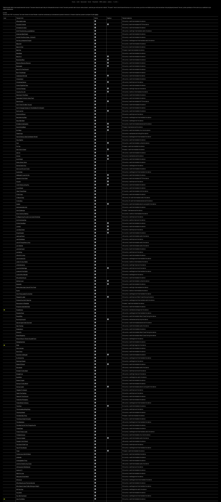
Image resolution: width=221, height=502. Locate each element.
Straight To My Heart (22, 371)
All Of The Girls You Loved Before (25, 31)
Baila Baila (19, 53)
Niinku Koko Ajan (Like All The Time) (26, 287)
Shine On (18, 332)
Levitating (19, 252)
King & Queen (20, 233)
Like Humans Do (20, 258)
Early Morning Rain (21, 117)
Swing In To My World (22, 383)
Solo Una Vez (20, 348)
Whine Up (19, 480)
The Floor (19, 406)
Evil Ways (18, 130)
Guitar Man (19, 172)
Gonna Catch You (21, 165)
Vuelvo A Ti (19, 470)
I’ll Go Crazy (19, 194)
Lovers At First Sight (22, 271)
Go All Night (19, 159)
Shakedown (19, 329)
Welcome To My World (22, 476)
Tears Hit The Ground (22, 396)
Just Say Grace (20, 230)
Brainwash (19, 66)
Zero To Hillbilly (20, 499)
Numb (18, 290)
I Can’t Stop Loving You (22, 185)
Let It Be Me (19, 246)
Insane (18, 204)
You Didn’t (19, 492)
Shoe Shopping (20, 335)
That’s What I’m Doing (22, 403)
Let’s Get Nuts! (20, 249)
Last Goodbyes (20, 239)
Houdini (18, 181)
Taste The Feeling (21, 393)
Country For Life (20, 92)
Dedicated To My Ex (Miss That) (25, 98)
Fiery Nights (19, 140)
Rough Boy (19, 316)
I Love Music (19, 188)
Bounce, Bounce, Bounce (23, 63)
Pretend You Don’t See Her (23, 300)
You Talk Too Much (21, 496)
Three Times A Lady (21, 432)
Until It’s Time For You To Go (23, 464)
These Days (19, 428)
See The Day (19, 326)
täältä (96, 14)
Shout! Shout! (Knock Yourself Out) (26, 339)
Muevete (18, 284)
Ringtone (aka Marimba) (23, 306)
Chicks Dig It (19, 79)
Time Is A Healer (20, 438)
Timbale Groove (20, 435)
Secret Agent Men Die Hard (24, 323)
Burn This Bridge (20, 72)
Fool (17, 143)
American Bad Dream (22, 34)
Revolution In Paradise (22, 303)
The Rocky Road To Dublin (23, 419)
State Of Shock (20, 364)
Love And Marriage (21, 268)
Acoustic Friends (21, 24)
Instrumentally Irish (21, 207)
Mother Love (19, 281)
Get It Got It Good (21, 149)
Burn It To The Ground (22, 69)
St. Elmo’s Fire (20, 358)
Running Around (21, 319)
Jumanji (18, 226)
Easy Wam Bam (20, 121)
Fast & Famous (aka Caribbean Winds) (27, 137)
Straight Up (19, 374)
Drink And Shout (20, 114)
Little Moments (20, 265)
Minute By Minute (21, 278)
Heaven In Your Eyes (22, 178)
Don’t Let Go (19, 111)
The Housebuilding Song (23, 409)
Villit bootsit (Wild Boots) (23, 467)
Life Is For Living (20, 255)
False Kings (19, 133)
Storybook (19, 367)
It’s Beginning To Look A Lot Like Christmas (28, 217)
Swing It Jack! (20, 387)
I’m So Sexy (19, 201)
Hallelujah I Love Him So (22, 175)
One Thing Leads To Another (24, 294)
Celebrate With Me (21, 76)
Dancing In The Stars (22, 95)
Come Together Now (22, 85)
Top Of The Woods (21, 448)
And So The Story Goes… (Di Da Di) (26, 37)
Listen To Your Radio (22, 262)
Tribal (17, 451)
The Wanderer (20, 422)
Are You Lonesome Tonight (23, 40)
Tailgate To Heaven (21, 390)
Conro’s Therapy (21, 88)
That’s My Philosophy (22, 399)
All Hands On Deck (21, 28)
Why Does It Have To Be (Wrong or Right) (27, 486)
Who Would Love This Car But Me (25, 483)
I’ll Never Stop (20, 197)
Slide (17, 345)
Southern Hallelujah (22, 355)
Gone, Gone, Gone (21, 162)
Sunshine (19, 377)
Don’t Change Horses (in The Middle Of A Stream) (30, 108)
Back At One (19, 47)
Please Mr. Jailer (20, 297)
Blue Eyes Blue (20, 60)
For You (18, 146)
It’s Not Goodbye (20, 223)
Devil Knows (19, 101)
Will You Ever (19, 489)
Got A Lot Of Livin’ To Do (23, 169)
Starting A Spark (20, 361)
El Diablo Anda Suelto (22, 124)
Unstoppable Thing (21, 460)
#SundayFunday (21, 21)
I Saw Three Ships (21, 191)
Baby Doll (18, 44)
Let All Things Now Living (23, 242)
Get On (18, 153)
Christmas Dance (21, 82)
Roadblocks (19, 310)
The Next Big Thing (21, 415)
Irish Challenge (20, 210)
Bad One (18, 50)
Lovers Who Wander (22, 274)
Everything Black (21, 127)
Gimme (18, 156)
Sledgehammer (20, 342)
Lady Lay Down (20, 236)
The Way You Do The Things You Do (26, 425)
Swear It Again (20, 380)
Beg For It (19, 56)
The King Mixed (20, 412)
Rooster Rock (20, 313)
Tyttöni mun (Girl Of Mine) (23, 454)
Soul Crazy (19, 351)
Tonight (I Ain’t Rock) (22, 441)
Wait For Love (20, 473)
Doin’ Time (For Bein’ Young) (24, 105)
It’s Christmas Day (21, 220)
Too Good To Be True (22, 444)
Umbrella (18, 457)
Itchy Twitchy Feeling (22, 214)
